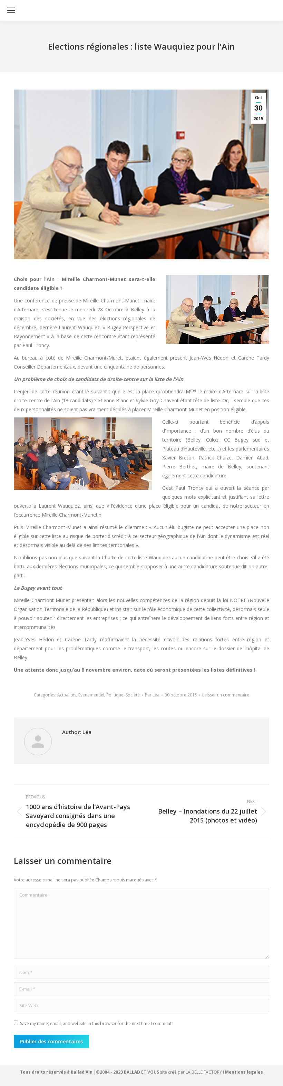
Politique (115, 695)
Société (133, 695)
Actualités (66, 695)
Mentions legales (244, 1072)
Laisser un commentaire (225, 695)
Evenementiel (91, 695)
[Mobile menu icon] (11, 10)
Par (152, 695)
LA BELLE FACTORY (204, 1072)
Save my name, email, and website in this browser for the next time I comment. (96, 1023)
